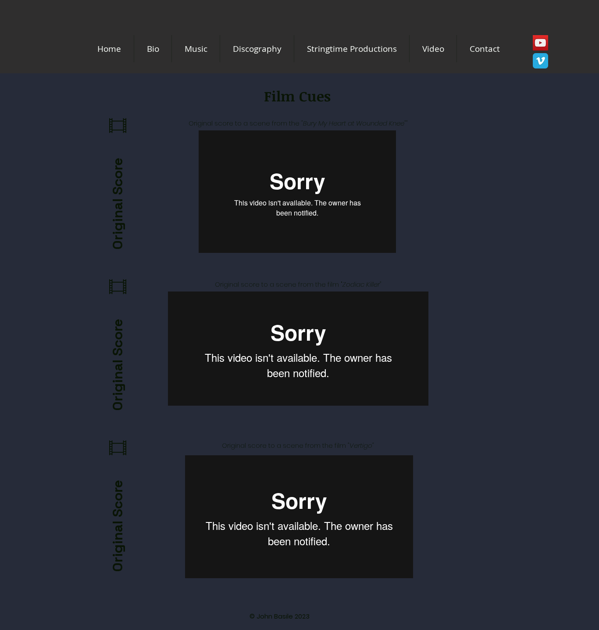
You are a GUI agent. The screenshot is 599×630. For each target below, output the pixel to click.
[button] (351, 48)
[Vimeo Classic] (540, 60)
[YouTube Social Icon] (540, 42)
